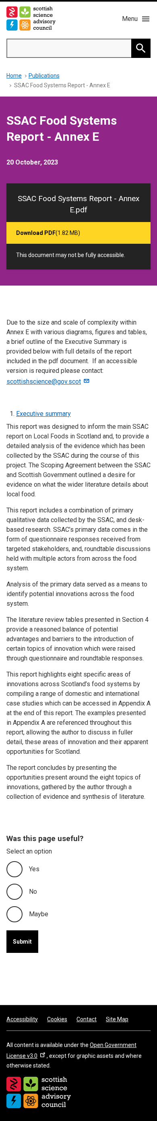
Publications (44, 75)
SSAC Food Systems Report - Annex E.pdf (78, 204)
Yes (34, 869)
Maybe (38, 914)
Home (14, 75)
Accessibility (22, 1019)
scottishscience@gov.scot (43, 381)
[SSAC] (38, 1092)
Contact (86, 1019)
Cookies (57, 1019)
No (33, 891)
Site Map (117, 1019)
